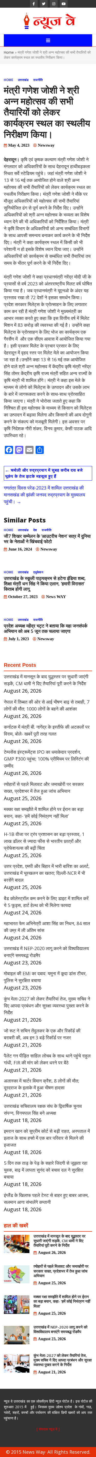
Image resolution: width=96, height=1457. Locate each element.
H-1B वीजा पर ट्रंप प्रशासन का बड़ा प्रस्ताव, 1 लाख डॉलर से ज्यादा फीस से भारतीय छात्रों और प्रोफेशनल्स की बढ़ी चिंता (44, 841)
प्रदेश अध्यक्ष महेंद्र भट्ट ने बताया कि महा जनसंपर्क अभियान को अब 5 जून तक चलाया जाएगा (45, 628)
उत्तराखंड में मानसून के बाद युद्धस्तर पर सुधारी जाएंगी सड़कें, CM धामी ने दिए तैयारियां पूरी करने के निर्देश (60, 1240)
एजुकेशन (38, 572)
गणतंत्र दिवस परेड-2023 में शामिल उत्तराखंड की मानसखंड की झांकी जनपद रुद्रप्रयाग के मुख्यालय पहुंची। (44, 495)
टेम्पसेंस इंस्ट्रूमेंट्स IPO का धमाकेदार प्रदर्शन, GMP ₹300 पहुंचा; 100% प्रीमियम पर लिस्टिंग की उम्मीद (46, 759)
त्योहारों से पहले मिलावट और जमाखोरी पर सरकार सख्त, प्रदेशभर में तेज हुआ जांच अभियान (61, 1271)
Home (9, 52)
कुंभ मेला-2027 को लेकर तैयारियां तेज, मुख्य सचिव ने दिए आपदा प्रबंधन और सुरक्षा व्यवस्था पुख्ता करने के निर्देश (47, 1006)
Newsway (46, 145)
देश (35, 530)
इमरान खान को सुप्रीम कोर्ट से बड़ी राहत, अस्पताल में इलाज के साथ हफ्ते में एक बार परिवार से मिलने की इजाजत (47, 1138)
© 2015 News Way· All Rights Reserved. (48, 1452)
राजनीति (38, 80)
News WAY (56, 597)
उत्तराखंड (23, 80)
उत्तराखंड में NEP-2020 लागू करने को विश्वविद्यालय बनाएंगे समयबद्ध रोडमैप (60, 1329)
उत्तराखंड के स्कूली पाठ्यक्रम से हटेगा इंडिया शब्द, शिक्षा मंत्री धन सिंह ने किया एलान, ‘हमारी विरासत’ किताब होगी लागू (45, 583)
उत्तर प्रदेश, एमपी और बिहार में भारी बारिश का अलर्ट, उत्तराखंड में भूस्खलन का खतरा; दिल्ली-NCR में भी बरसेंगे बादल (47, 873)
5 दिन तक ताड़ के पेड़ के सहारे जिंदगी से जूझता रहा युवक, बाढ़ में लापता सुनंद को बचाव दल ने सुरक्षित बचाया (45, 1170)
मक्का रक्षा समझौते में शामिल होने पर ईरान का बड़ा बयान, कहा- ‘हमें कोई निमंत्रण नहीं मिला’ (62, 1301)
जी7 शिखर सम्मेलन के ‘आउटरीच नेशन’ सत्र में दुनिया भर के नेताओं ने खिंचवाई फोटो (47, 538)
